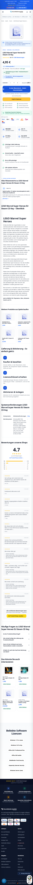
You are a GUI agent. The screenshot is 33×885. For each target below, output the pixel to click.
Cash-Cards (3, 848)
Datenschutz (20, 861)
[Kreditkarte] (17, 820)
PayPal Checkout (16, 99)
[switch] (29, 883)
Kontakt (19, 840)
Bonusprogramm (21, 848)
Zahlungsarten (21, 834)
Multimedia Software (6, 843)
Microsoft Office (4, 834)
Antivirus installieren (5, 867)
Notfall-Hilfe (21, 843)
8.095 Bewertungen (19, 57)
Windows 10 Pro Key (16, 745)
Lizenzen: (5, 82)
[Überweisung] (23, 820)
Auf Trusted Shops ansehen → (16, 458)
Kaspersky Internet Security (16, 765)
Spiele (2, 845)
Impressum (20, 867)
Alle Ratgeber (4, 859)
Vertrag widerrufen (25, 873)
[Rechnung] (4, 823)
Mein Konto (20, 845)
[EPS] (10, 823)
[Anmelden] (27, 11)
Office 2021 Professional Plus (17, 750)
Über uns (20, 859)
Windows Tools (4, 840)
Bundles (3, 851)
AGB (19, 864)
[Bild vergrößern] (21, 36)
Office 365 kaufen (16, 755)
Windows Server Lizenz (16, 770)
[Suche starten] (30, 16)
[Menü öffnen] (2, 12)
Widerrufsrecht (21, 870)
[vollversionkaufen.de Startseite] (8, 809)
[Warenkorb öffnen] (30, 11)
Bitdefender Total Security (16, 760)
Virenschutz (3, 837)
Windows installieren (5, 861)
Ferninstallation (21, 837)
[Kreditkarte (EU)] (17, 823)
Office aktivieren (5, 864)
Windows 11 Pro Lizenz (16, 740)
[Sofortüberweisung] (10, 820)
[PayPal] (4, 820)
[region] (16, 425)
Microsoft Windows (5, 832)
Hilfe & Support (21, 832)
